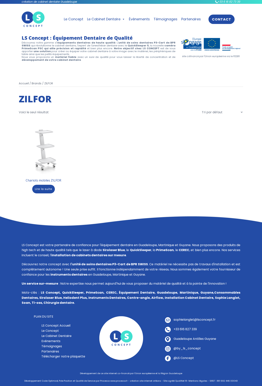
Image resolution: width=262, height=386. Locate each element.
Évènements (139, 19)
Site (165, 380)
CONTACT (221, 19)
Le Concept (73, 19)
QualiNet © (181, 380)
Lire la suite (43, 189)
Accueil (24, 83)
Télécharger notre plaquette (63, 356)
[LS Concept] (33, 19)
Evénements (50, 341)
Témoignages (165, 19)
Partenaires (191, 19)
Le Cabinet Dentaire (103, 19)
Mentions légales (198, 380)
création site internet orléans (145, 380)
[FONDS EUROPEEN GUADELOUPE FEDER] (210, 44)
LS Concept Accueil (55, 325)
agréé (171, 380)
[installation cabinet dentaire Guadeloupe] (121, 338)
